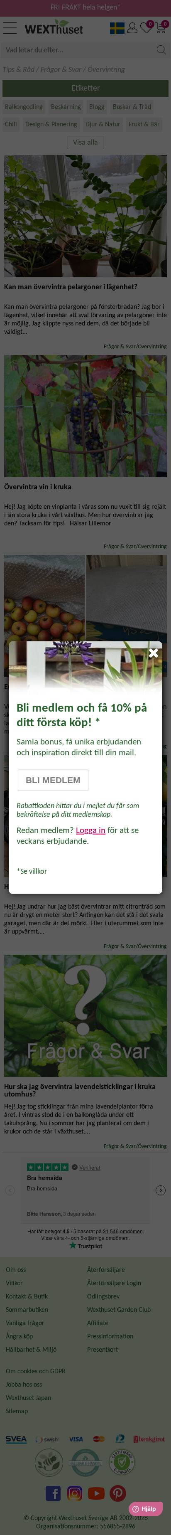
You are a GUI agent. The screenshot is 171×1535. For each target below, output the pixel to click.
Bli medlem (53, 780)
